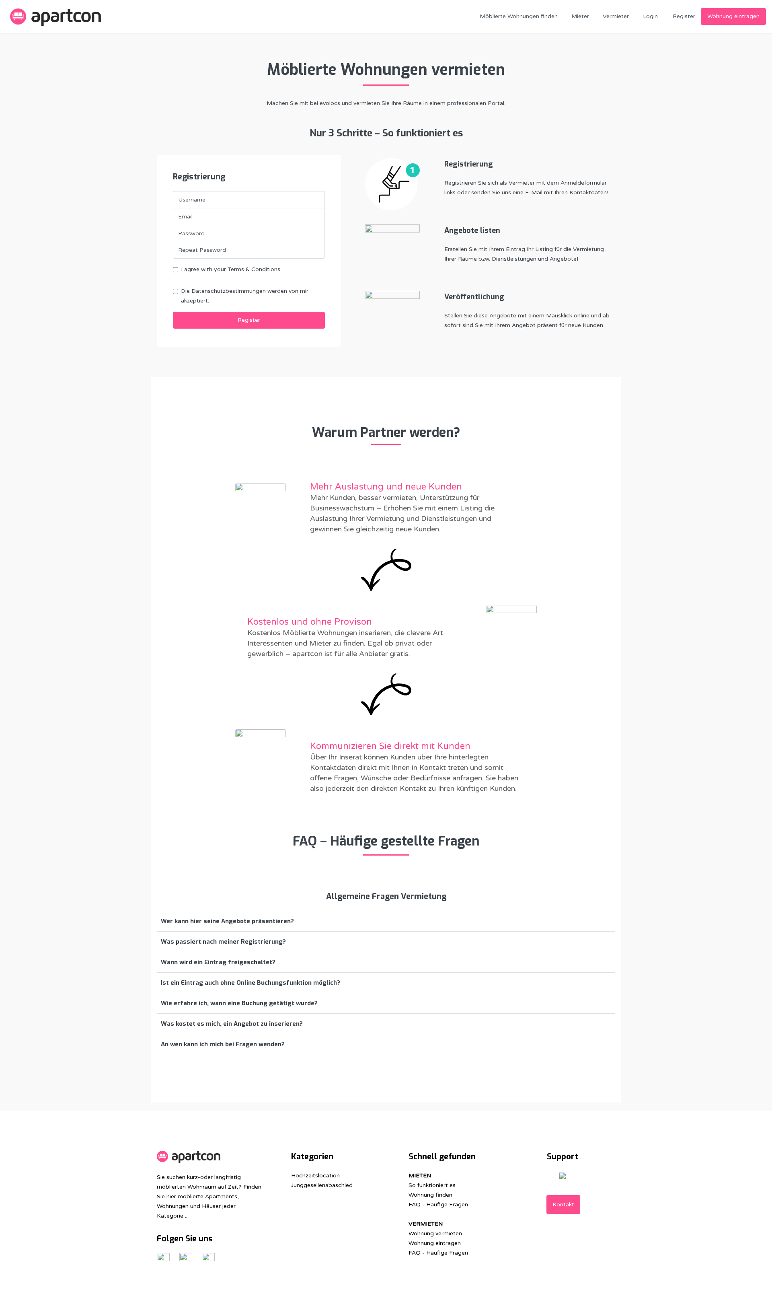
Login (650, 16)
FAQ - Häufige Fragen (438, 1204)
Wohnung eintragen (733, 16)
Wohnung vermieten (435, 1233)
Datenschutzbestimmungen (229, 291)
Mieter (580, 16)
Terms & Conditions (254, 269)
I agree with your (230, 269)
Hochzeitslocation (315, 1175)
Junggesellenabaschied (322, 1185)
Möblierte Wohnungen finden (519, 16)
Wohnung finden (430, 1194)
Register (684, 16)
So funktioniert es (432, 1185)
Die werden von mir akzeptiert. (244, 296)
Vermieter (616, 16)
